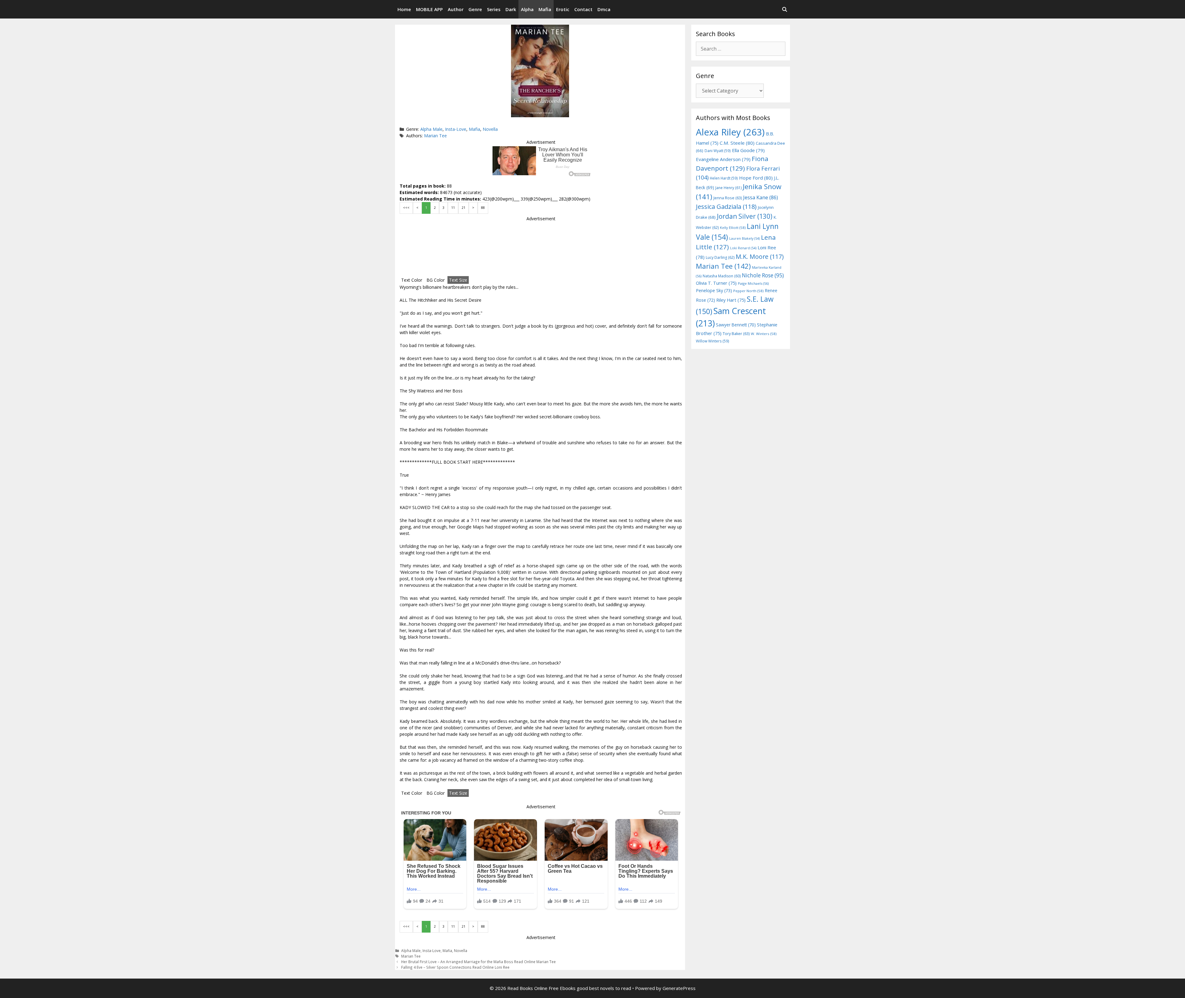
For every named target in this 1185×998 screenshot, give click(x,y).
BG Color (435, 280)
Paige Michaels (753, 283)
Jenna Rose (727, 198)
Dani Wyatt (718, 150)
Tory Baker (736, 333)
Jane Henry (728, 187)
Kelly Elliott (733, 227)
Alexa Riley (730, 132)
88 (483, 207)
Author (456, 9)
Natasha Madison (722, 276)
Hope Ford (756, 178)
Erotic (562, 9)
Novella (490, 129)
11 (453, 207)
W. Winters (763, 333)
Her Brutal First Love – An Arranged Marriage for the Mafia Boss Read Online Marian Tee (478, 961)
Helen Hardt (724, 178)
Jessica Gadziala (726, 206)
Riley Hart (731, 300)
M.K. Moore (760, 256)
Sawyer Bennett (736, 325)
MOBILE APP (429, 9)
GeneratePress (679, 988)
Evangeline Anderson (723, 159)
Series (494, 9)
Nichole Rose (763, 275)
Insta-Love (455, 129)
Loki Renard (743, 248)
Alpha (527, 9)
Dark (510, 9)
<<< (406, 207)
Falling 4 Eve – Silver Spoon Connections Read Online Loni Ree (455, 967)
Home (404, 9)
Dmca (603, 9)
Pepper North (748, 290)
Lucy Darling (720, 257)
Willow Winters (712, 340)
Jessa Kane (760, 197)
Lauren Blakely (744, 238)
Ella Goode (748, 150)
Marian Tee (435, 136)
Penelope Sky (714, 290)
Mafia (544, 9)
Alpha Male (431, 129)
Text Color (411, 280)
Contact (583, 9)
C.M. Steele (737, 143)
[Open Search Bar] (784, 9)
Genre (475, 9)
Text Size (458, 280)
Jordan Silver (744, 216)
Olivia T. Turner (716, 283)
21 (463, 207)
